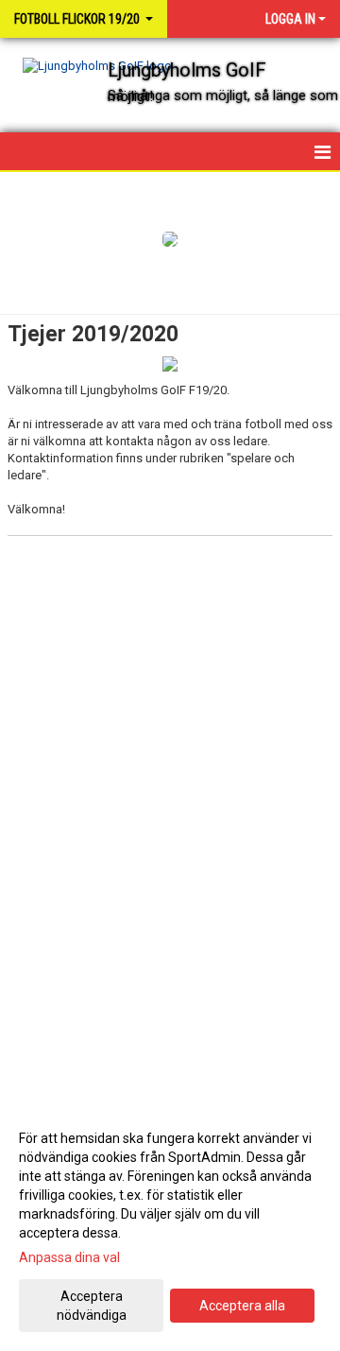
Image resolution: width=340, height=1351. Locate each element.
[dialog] (170, 1225)
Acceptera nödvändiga (92, 1306)
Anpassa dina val (69, 1257)
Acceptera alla (242, 1305)
